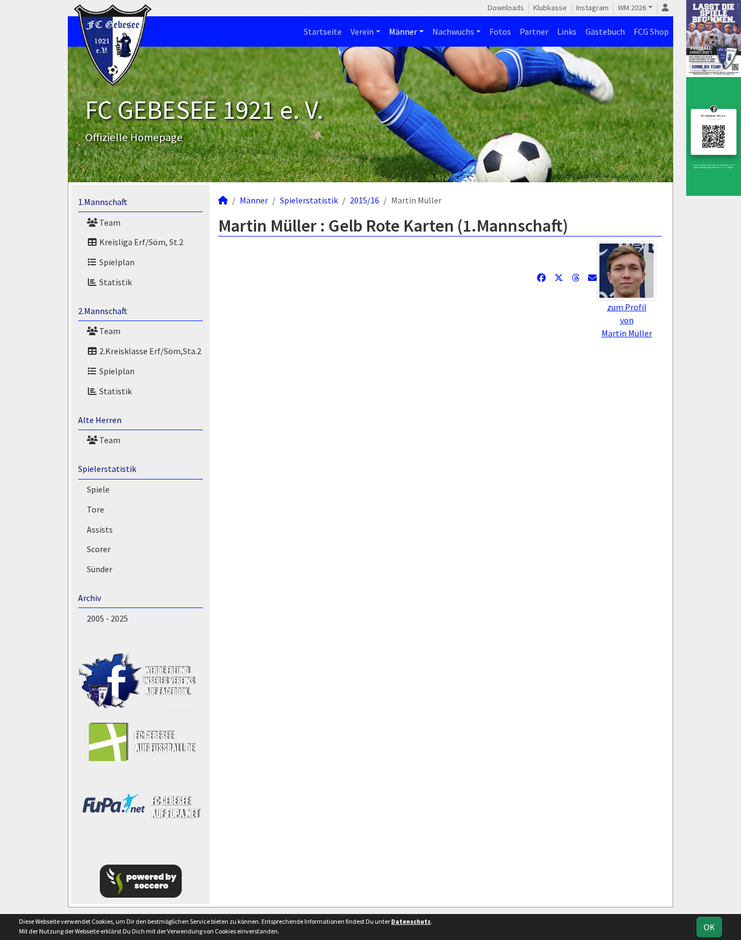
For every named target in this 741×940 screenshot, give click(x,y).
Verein (362, 31)
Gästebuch (605, 31)
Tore (95, 509)
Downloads (506, 7)
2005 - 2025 (107, 618)
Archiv (89, 597)
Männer (403, 31)
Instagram (592, 7)
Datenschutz (411, 921)
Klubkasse (550, 7)
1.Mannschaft (102, 201)
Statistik (115, 282)
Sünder (99, 569)
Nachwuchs (453, 31)
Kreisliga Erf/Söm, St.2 (140, 241)
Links (567, 31)
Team (109, 222)
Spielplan (116, 262)
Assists (100, 529)
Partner (534, 31)
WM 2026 (632, 7)
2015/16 (364, 200)
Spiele (98, 489)
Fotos (500, 31)
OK (709, 927)
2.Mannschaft (102, 310)
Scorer (99, 548)
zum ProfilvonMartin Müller (627, 320)
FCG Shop (651, 31)
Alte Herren (100, 419)
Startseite (323, 31)
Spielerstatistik (107, 468)
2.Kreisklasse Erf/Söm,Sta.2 (149, 351)
